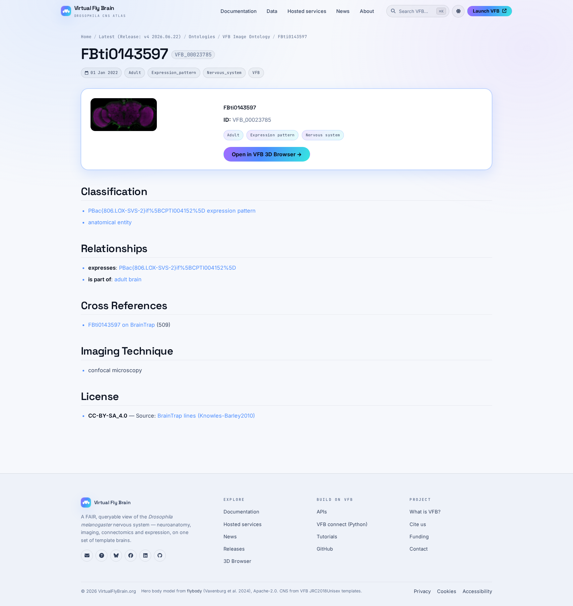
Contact (419, 549)
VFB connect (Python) (342, 524)
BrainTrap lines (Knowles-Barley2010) (206, 415)
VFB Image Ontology (246, 36)
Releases (234, 549)
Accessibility (477, 591)
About (367, 11)
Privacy (422, 591)
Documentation (239, 11)
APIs (322, 512)
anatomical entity (110, 222)
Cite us (418, 524)
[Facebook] (131, 556)
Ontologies (202, 36)
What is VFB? (425, 512)
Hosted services (306, 11)
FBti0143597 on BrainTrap (121, 324)
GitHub (325, 549)
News (343, 11)
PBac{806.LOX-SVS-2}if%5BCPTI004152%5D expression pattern (172, 210)
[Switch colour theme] (458, 11)
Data (272, 11)
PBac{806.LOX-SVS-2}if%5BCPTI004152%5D (177, 267)
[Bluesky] (116, 556)
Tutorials (327, 537)
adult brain (128, 279)
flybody (194, 590)
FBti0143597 (292, 36)
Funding (419, 537)
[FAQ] (101, 556)
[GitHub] (160, 556)
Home (86, 36)
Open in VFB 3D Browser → (267, 154)
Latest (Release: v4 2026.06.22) (140, 36)
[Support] (87, 556)
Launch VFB (486, 11)
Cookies (446, 591)
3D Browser (237, 561)
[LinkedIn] (145, 556)
